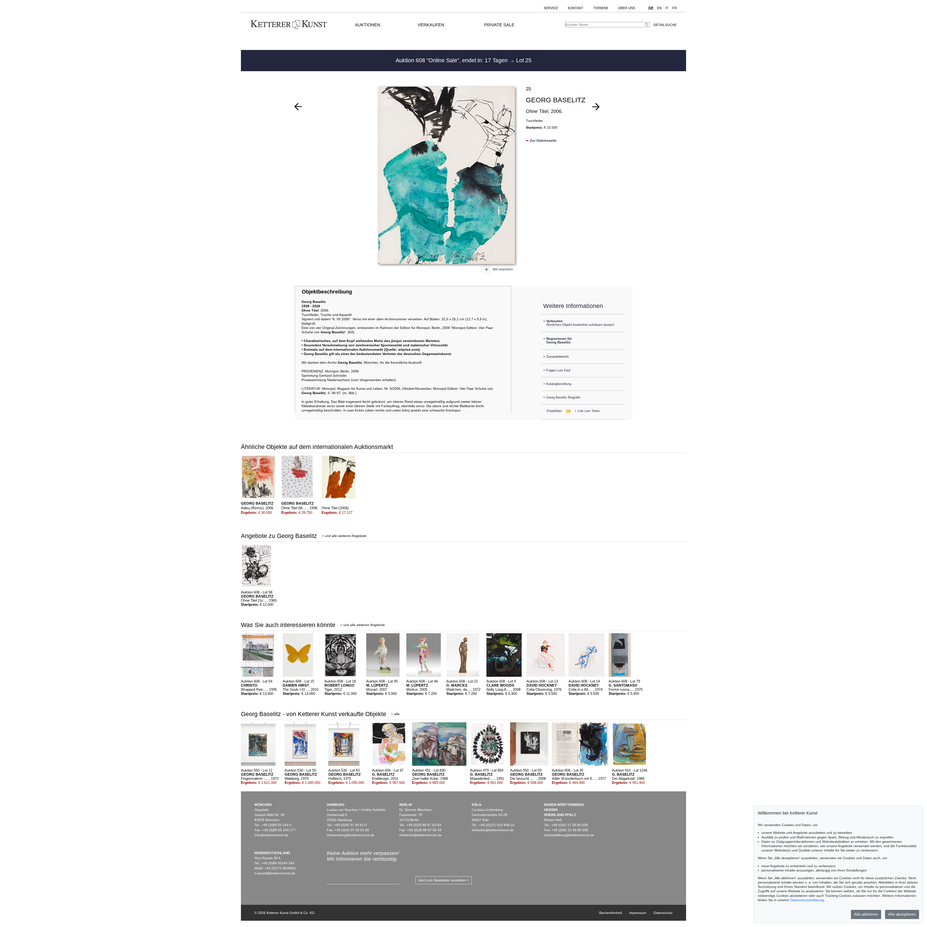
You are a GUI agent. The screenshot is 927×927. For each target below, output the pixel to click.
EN (659, 8)
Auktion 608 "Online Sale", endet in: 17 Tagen (452, 60)
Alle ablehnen (866, 914)
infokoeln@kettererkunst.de (493, 830)
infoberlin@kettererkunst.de (420, 835)
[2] (298, 106)
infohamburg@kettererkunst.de (350, 835)
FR (674, 8)
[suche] (647, 25)
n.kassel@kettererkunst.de (274, 873)
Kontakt (575, 8)
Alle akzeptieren (902, 914)
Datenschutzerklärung (807, 900)
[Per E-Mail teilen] (567, 411)
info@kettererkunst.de (271, 835)
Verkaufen (431, 24)
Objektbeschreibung (327, 292)
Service (551, 8)
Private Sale (499, 24)
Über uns (626, 8)
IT (666, 8)
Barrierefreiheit (610, 913)
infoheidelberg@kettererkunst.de (569, 835)
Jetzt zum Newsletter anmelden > (443, 880)
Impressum (637, 913)
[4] (595, 106)
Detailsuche (665, 25)
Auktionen (367, 24)
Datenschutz (663, 913)
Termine (600, 8)
